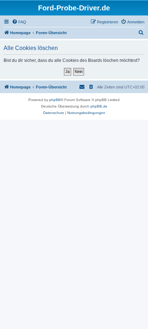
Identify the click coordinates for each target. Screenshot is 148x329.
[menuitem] (19, 22)
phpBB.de (99, 106)
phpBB (55, 100)
